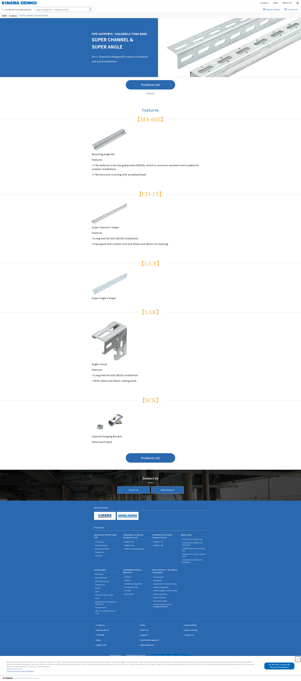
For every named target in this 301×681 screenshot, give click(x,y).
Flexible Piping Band (160, 587)
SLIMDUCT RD (158, 545)
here (123, 662)
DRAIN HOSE (186, 535)
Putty (97, 598)
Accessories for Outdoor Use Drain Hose (192, 544)
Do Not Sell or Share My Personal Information (279, 666)
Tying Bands (157, 580)
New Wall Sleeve (101, 578)
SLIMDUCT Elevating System (134, 549)
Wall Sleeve (99, 574)
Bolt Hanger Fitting (160, 594)
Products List (150, 85)
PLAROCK (127, 577)
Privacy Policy (115, 655)
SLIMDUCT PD (158, 542)
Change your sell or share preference (20, 671)
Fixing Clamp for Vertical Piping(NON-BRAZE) (162, 605)
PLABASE (127, 580)
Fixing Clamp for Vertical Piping (165, 584)
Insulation (99, 556)
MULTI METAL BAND (160, 601)
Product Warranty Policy (136, 655)
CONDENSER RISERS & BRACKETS (132, 571)
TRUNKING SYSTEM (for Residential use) (133, 536)
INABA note (101, 645)
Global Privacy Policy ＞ (15, 669)
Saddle (97, 588)
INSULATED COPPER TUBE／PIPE (106, 536)
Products (264, 3)
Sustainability (190, 625)
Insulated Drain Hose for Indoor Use (193, 549)
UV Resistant (99, 542)
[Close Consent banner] (297, 659)
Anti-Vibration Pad (131, 587)
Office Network (167, 490)
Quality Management (149, 640)
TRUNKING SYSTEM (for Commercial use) (162, 536)
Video (275, 3)
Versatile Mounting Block (133, 584)
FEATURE (100, 635)
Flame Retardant (101, 545)
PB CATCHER (129, 594)
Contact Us (134, 490)
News (98, 640)
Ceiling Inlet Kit (100, 607)
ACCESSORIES (100, 570)
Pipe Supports (158, 577)
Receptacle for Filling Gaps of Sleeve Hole (106, 603)
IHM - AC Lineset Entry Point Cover (105, 612)
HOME (4, 15)
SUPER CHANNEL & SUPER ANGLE (165, 591)
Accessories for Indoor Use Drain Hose (194, 555)
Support (144, 635)
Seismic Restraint (159, 598)
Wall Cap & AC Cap (102, 581)
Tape (97, 591)
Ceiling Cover (100, 585)
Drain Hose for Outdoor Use (192, 539)
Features (150, 93)
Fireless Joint (100, 552)
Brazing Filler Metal (102, 549)
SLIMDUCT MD (129, 545)
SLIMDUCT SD (129, 542)
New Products (102, 630)
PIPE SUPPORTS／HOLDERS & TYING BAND (165, 571)
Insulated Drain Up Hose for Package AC (192, 561)
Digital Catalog (191, 630)
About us (144, 630)
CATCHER (127, 591)
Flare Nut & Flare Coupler (104, 595)
